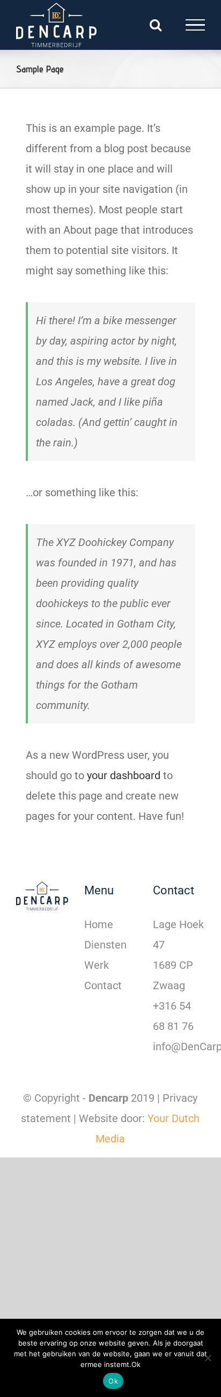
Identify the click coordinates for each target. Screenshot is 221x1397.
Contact (103, 985)
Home (98, 924)
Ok (113, 1381)
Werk (96, 965)
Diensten (105, 944)
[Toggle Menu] (195, 25)
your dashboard (123, 775)
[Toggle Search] (155, 24)
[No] (207, 1358)
